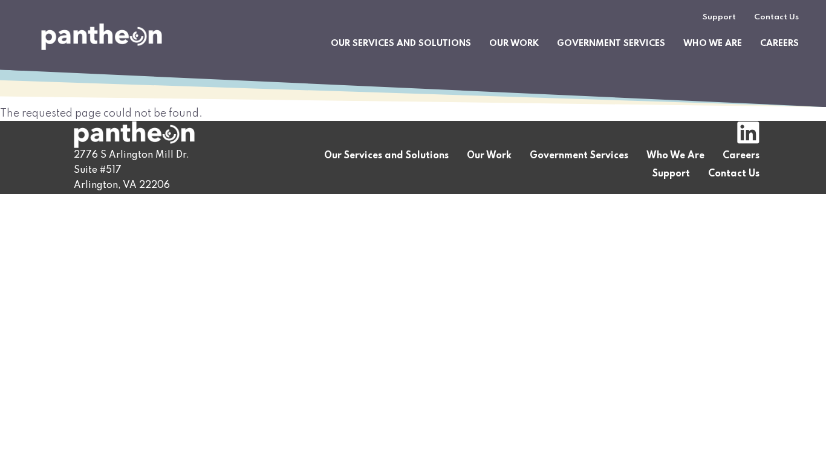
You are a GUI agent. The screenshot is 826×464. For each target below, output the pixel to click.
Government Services (611, 43)
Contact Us (776, 17)
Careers (779, 43)
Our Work (514, 43)
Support (719, 17)
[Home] (101, 36)
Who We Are (712, 43)
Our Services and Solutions (401, 43)
